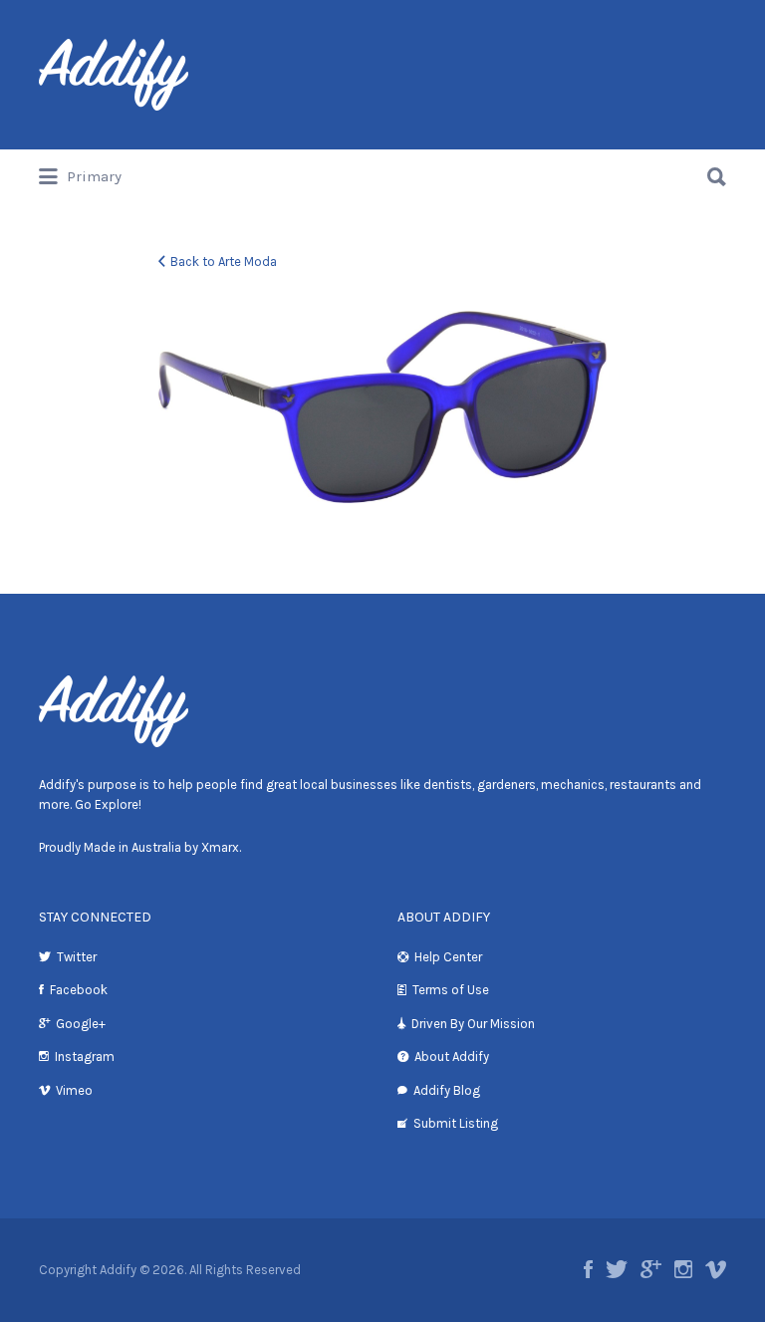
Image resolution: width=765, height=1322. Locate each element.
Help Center (448, 956)
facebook (588, 1269)
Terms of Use (450, 989)
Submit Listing (455, 1123)
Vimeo (74, 1090)
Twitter (77, 956)
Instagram (85, 1056)
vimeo (715, 1269)
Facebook (79, 989)
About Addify (451, 1056)
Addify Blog (446, 1090)
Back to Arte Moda (223, 261)
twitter (617, 1269)
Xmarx (220, 847)
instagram (683, 1269)
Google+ (81, 1023)
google (650, 1269)
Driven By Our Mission (473, 1023)
